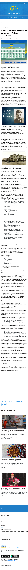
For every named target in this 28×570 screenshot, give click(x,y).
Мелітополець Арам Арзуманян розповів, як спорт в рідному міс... (13, 431)
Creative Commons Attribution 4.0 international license (13, 564)
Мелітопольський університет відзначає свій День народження (14, 27)
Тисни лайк (17, 401)
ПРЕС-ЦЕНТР (5, 23)
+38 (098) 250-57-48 (5, 539)
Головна (2, 22)
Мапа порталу (5, 508)
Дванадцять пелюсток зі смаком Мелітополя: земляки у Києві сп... (11, 460)
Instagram (4, 521)
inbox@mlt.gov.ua (11, 560)
